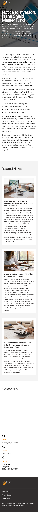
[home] (7, 3)
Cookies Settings (6, 498)
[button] (34, 3)
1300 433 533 (6, 454)
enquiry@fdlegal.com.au (10, 150)
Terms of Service (7, 495)
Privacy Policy (6, 491)
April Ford (21, 505)
